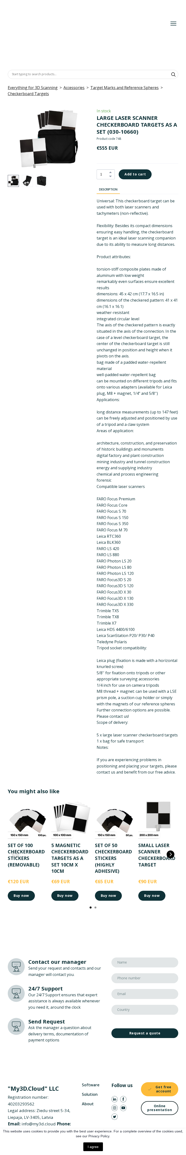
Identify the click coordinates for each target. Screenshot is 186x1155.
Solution (90, 1094)
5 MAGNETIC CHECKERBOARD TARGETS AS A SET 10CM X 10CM (69, 858)
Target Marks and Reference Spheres (124, 87)
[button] (173, 74)
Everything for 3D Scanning (33, 87)
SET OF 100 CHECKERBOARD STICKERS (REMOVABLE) (26, 855)
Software (91, 1085)
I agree (93, 1147)
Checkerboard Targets (28, 93)
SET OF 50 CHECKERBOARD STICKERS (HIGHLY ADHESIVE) (113, 858)
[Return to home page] (79, 23)
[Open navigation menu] (173, 23)
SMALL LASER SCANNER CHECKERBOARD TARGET (156, 855)
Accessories (74, 87)
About (88, 1103)
